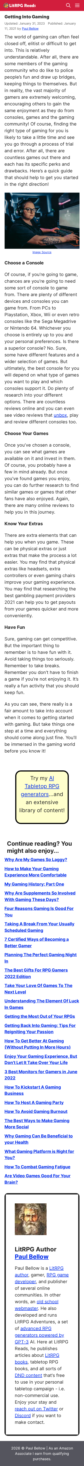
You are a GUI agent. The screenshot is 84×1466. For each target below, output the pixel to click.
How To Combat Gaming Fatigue (37, 1166)
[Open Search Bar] (68, 5)
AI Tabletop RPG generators (40, 786)
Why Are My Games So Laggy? (35, 859)
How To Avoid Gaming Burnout (35, 1111)
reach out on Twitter (36, 1409)
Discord (23, 1415)
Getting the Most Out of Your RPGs (39, 1016)
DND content (28, 1375)
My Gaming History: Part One (34, 884)
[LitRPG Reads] (19, 5)
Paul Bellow (32, 1256)
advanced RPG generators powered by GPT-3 (39, 1335)
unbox (60, 415)
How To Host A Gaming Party (34, 1102)
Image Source (42, 252)
